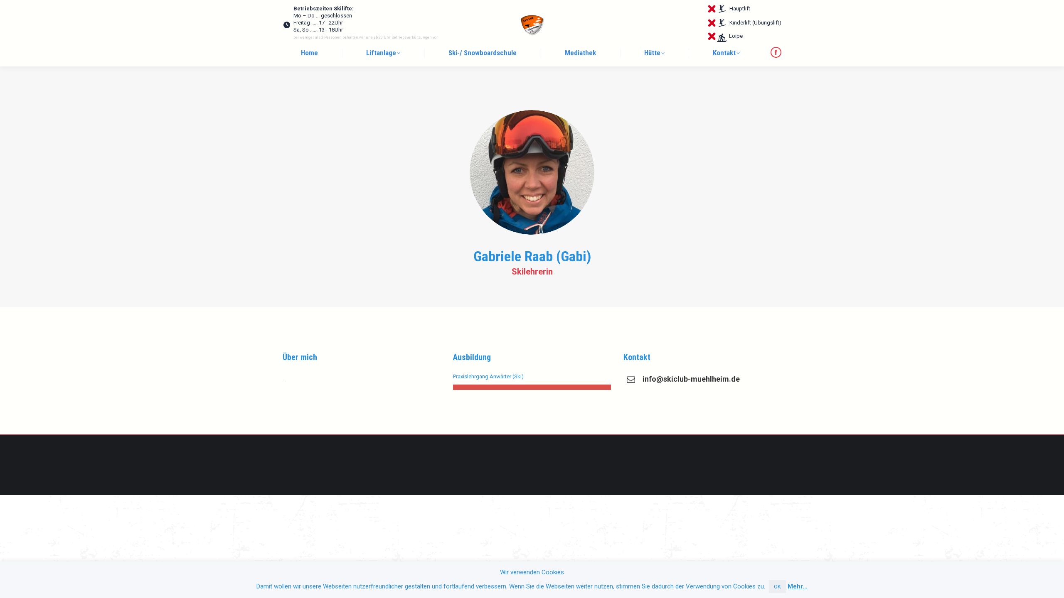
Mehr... (798, 586)
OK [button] (777, 586)
